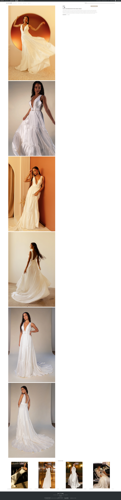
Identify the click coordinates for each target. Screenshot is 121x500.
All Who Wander (17, 1)
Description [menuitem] (64, 14)
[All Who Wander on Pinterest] (59, 493)
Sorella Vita (22, 1)
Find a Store (94, 6)
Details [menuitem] (68, 14)
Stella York (12, 1)
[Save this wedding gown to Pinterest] (64, 7)
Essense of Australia (2, 1)
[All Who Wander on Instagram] (60, 493)
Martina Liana (6, 1)
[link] (19, 476)
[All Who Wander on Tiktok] (61, 493)
